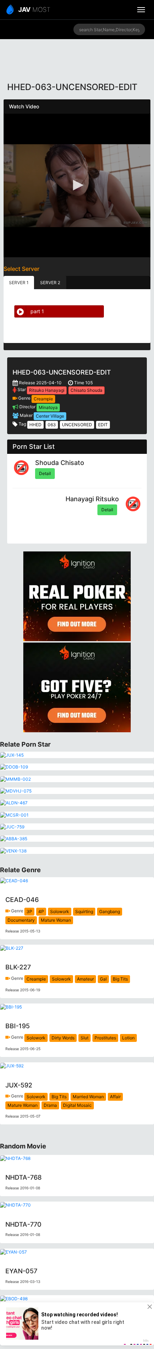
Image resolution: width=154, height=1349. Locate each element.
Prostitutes (105, 1037)
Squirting (84, 911)
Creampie (43, 398)
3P (29, 911)
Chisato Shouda (86, 390)
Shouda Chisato (59, 462)
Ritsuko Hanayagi (46, 390)
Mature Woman (56, 920)
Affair (115, 1096)
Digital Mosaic (77, 1105)
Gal (103, 979)
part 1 (37, 311)
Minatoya (48, 407)
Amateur (85, 979)
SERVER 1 (19, 282)
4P (41, 911)
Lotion (128, 1037)
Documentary (21, 920)
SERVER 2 (50, 282)
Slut (84, 1037)
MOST (34, 9)
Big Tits (120, 979)
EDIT (103, 424)
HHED (35, 424)
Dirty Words (63, 1037)
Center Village (50, 416)
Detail (45, 473)
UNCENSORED (77, 424)
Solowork (59, 911)
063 (52, 424)
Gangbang (109, 911)
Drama (50, 1105)
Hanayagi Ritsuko (92, 499)
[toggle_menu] (141, 10)
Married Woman (88, 1096)
